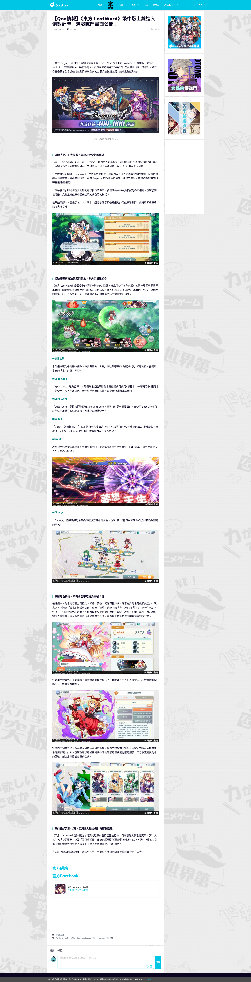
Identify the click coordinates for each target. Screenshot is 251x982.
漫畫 (146, 5)
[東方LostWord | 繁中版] (105, 889)
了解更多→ (149, 979)
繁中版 (110, 938)
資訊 (121, 5)
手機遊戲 (60, 934)
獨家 (134, 5)
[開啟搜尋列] (178, 5)
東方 (73, 938)
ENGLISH (168, 5)
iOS (67, 938)
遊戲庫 (156, 5)
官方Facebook (65, 875)
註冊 (188, 5)
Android (59, 938)
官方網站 (60, 868)
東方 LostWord (84, 938)
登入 (200, 5)
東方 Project (99, 938)
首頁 (100, 5)
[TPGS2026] (110, 5)
